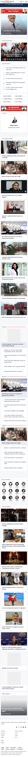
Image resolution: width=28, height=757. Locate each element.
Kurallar (20, 747)
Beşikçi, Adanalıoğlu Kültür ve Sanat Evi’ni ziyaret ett (14, 5)
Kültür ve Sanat (18, 731)
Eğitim (2, 740)
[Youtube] (23, 727)
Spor (16, 737)
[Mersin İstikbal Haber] (7, 1)
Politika (2, 735)
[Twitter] (16, 727)
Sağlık (2, 737)
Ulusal (16, 735)
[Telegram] (25, 727)
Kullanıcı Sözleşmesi (10, 749)
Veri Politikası (20, 749)
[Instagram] (21, 727)
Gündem (3, 731)
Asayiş (2, 742)
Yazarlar (4, 113)
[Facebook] (18, 727)
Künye (7, 747)
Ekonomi (3, 733)
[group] (14, 124)
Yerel (16, 733)
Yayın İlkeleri (13, 747)
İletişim (2, 747)
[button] (7, 37)
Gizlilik (2, 749)
